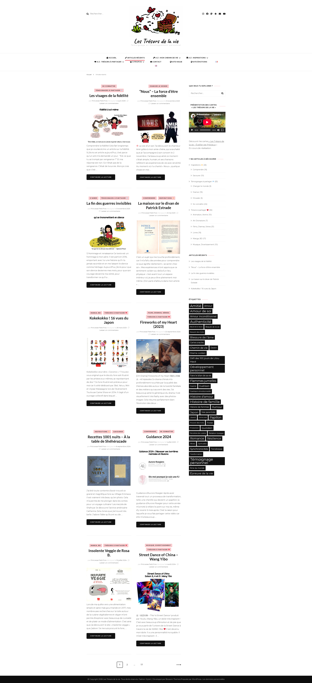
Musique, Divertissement (158, 545)
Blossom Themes (173, 679)
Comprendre (149, 198)
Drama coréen (197, 353)
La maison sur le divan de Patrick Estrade (158, 205)
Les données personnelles (213, 679)
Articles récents (136, 58)
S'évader (196, 198)
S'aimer (93, 198)
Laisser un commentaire (108, 103)
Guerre (193, 386)
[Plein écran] (222, 130)
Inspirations (165, 198)
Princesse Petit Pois (99, 101)
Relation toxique (216, 433)
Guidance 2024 (158, 436)
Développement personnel (202, 368)
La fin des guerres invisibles (109, 203)
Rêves (192, 444)
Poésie (210, 423)
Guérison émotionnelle (200, 391)
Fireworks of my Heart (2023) (158, 324)
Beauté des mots (197, 332)
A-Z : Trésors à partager (108, 62)
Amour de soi (200, 311)
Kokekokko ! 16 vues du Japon (109, 320)
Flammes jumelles (203, 381)
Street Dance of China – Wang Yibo (158, 557)
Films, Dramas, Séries (158, 313)
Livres (195, 232)
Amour (208, 305)
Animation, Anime (200, 215)
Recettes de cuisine (198, 433)
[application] (207, 122)
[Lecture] (192, 130)
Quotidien (207, 428)
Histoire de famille (205, 402)
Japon (194, 412)
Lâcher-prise (203, 417)
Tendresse (216, 449)
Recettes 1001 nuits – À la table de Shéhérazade (109, 439)
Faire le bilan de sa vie (200, 375)
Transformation (196, 454)
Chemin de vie (199, 347)
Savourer (118, 432)
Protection (194, 428)
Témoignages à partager (108, 90)
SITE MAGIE (177, 62)
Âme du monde (197, 468)
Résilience (214, 438)
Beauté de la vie (212, 327)
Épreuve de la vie (201, 473)
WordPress (196, 679)
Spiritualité (202, 444)
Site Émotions (199, 62)
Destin (214, 348)
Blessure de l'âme (202, 337)
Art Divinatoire (199, 221)
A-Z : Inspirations (197, 58)
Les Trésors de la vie (156, 41)
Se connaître (108, 86)
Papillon (215, 417)
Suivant (178, 665)
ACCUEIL (112, 58)
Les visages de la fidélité (108, 95)
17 (143, 665)
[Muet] (218, 130)
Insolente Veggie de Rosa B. (108, 552)
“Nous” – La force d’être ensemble (158, 93)
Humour (217, 407)
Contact (156, 62)
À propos (137, 62)
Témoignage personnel (201, 461)
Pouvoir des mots (197, 423)
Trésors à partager (115, 313)
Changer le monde (158, 86)
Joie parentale (208, 412)
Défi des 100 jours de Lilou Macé (204, 360)
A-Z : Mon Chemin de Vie (166, 58)
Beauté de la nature (196, 327)
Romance (197, 438)
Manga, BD (96, 313)
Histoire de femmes (199, 407)
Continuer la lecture (101, 177)
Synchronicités (199, 448)
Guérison (204, 386)
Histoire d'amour (201, 396)
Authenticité (200, 322)
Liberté (193, 417)
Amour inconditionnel (203, 316)
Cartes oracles (197, 342)
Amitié (195, 306)
